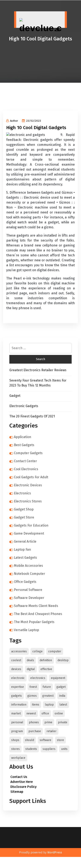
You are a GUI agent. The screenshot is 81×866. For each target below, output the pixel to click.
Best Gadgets (24, 445)
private (62, 722)
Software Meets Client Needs (36, 606)
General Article (25, 541)
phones (34, 722)
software (45, 740)
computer (54, 651)
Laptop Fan (22, 549)
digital (31, 669)
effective (46, 669)
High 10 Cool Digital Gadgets (36, 127)
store (60, 740)
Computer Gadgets (28, 453)
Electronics (22, 493)
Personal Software (28, 590)
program (17, 731)
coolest (16, 660)
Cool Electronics (26, 469)
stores (15, 749)
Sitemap (16, 792)
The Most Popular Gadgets (34, 622)
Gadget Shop (24, 509)
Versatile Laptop (26, 630)
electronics (37, 678)
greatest (48, 696)
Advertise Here (21, 782)
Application (22, 437)
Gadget (14, 396)
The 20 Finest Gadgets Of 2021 (32, 416)
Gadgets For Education (31, 525)
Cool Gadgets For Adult (31, 477)
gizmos (32, 696)
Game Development (29, 533)
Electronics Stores (28, 501)
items (35, 704)
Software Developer (29, 598)
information (18, 704)
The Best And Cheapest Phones (38, 614)
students (31, 749)
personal (17, 722)
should (29, 740)
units (64, 749)
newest (31, 713)
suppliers (49, 749)
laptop (49, 704)
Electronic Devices (28, 485)
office (45, 713)
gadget (61, 687)
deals (30, 660)
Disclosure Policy (23, 787)
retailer (51, 731)
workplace (18, 758)
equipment (58, 678)
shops (15, 740)
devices (16, 669)
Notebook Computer (29, 574)
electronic (18, 678)
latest (63, 704)
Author (14, 120)
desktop (63, 660)
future (47, 687)
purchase (34, 731)
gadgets (16, 696)
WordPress (54, 852)
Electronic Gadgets (23, 406)
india (62, 696)
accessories (19, 651)
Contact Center (25, 461)
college (37, 651)
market (16, 713)
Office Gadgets (25, 582)
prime (48, 722)
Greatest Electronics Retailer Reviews (37, 370)
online (59, 713)
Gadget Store (24, 517)
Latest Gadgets (25, 558)
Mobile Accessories (28, 566)
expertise (17, 687)
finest (33, 687)
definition (46, 660)
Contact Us (18, 777)
